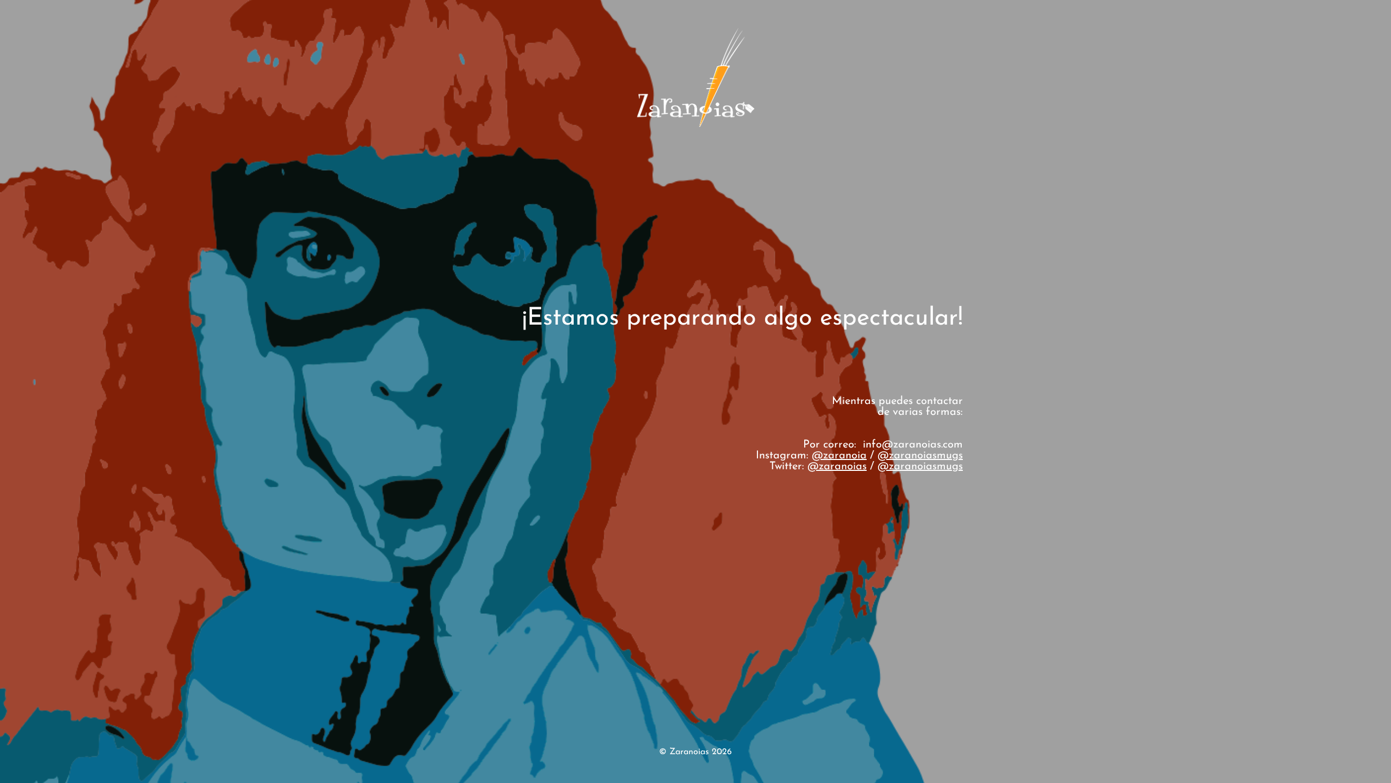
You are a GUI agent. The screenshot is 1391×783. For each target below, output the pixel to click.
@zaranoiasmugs (920, 455)
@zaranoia (839, 455)
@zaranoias (837, 466)
